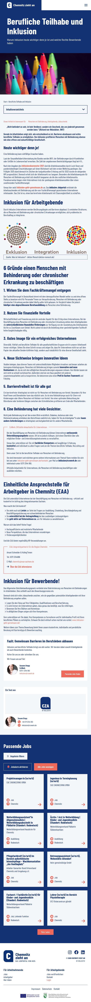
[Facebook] (76, 952)
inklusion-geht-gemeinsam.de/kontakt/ (32, 460)
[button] (83, 109)
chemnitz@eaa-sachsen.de (23, 561)
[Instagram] (70, 952)
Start (5, 101)
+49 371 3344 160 (27, 722)
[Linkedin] (83, 952)
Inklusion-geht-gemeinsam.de (30, 187)
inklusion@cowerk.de (27, 673)
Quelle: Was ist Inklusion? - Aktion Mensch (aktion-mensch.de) (30, 257)
